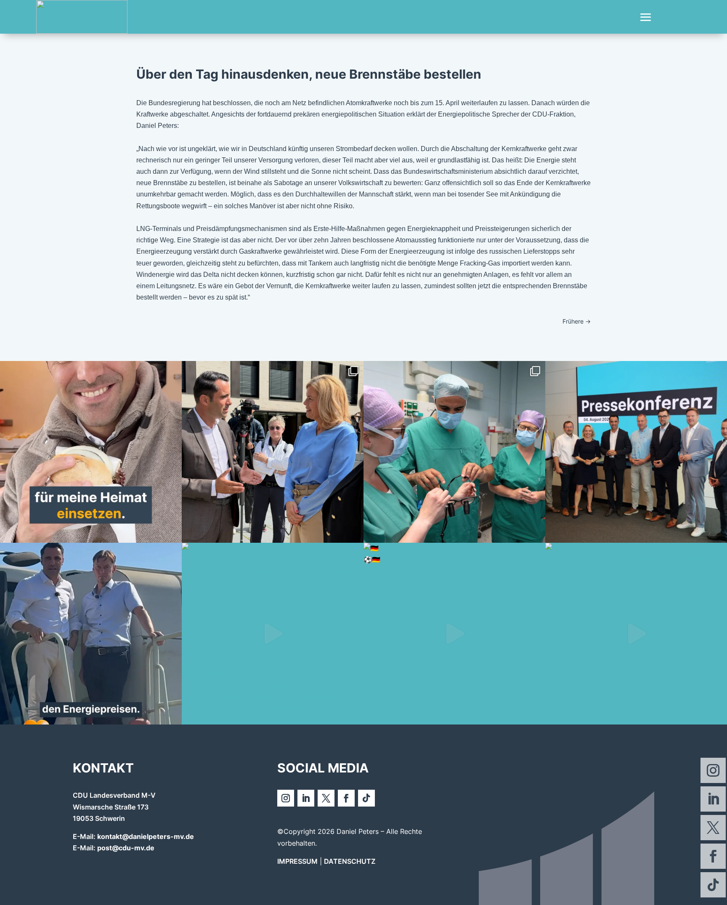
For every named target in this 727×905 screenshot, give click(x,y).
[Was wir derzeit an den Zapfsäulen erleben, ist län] (91, 634)
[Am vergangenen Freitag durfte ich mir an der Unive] (454, 452)
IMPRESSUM (297, 861)
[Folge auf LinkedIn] (713, 799)
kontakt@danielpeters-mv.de (145, 836)
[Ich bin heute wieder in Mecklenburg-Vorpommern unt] (636, 634)
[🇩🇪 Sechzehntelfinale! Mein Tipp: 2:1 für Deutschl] (454, 634)
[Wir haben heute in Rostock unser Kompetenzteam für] (636, 452)
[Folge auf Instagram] (713, 770)
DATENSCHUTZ (349, 861)
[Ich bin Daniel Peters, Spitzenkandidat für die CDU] (91, 452)
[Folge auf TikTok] (713, 884)
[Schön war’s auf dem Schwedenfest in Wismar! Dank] (273, 452)
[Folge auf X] (713, 827)
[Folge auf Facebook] (713, 856)
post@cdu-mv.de (125, 848)
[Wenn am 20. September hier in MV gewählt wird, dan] (273, 634)
